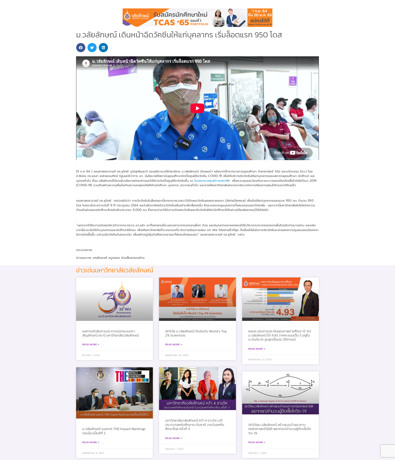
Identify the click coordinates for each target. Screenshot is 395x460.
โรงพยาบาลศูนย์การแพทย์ (211, 180)
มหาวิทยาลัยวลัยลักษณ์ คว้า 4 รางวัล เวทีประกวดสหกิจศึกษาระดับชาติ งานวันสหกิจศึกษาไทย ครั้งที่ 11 (194, 424)
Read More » (90, 344)
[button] (80, 47)
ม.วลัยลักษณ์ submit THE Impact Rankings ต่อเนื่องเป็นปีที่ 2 (114, 431)
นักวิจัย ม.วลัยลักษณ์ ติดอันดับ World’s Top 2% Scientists (196, 333)
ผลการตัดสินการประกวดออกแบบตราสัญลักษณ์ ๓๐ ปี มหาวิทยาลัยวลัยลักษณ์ (110, 333)
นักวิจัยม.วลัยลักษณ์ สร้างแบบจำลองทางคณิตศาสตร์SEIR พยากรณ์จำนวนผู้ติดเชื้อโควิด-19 (279, 429)
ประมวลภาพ (84, 250)
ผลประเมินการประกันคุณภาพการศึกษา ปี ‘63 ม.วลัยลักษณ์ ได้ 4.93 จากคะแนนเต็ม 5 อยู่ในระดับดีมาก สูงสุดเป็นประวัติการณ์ (279, 335)
